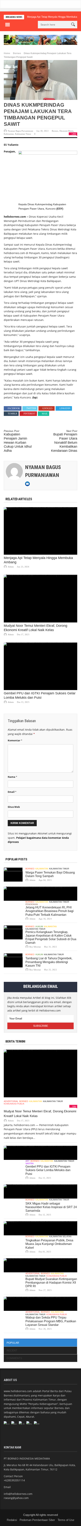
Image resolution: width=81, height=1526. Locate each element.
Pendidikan (31, 904)
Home (7, 53)
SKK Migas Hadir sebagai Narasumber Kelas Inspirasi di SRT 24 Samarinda (51, 1207)
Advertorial (11, 1101)
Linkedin (65, 408)
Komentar (15, 740)
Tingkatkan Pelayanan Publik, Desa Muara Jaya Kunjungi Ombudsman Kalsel (49, 1244)
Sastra (29, 1163)
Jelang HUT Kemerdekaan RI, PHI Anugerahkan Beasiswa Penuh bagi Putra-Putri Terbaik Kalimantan (49, 911)
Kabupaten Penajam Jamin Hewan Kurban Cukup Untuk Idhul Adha (18, 441)
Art (27, 1161)
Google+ (47, 408)
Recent (12, 1350)
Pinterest (29, 413)
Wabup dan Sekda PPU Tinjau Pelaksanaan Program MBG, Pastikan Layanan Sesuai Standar (50, 1321)
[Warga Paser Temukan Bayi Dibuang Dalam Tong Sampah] (13, 874)
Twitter (31, 408)
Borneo (17, 53)
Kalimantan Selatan (60, 1236)
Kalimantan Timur (23, 134)
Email (12, 792)
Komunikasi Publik (14, 1104)
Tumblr (12, 413)
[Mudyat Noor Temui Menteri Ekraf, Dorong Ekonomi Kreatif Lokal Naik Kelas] (40, 598)
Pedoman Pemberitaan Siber (37, 1519)
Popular (13, 1342)
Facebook (14, 408)
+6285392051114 (14, 1480)
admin (11, 567)
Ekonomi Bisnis (66, 131)
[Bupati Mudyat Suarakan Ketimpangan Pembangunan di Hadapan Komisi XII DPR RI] (40, 1265)
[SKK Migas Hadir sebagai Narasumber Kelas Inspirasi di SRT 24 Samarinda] (40, 1191)
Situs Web (14, 807)
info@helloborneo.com (18, 1494)
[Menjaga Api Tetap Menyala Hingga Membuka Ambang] (40, 531)
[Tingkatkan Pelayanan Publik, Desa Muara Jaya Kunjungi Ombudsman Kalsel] (40, 1228)
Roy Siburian (35, 947)
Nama (12, 776)
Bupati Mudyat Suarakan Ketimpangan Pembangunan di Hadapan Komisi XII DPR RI (51, 1282)
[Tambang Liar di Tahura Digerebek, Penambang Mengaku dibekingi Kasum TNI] (13, 960)
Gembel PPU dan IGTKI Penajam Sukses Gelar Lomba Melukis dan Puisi (47, 1170)
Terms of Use (66, 1519)
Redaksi (12, 1519)
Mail (45, 413)
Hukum (39, 926)
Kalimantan (9, 134)
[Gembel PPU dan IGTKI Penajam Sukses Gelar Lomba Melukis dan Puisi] (40, 666)
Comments (14, 1358)
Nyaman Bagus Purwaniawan (20, 131)
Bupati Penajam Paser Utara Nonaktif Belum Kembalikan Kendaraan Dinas (64, 441)
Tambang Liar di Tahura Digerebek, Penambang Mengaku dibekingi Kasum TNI (48, 962)
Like (74, 134)
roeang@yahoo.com (16, 1498)
